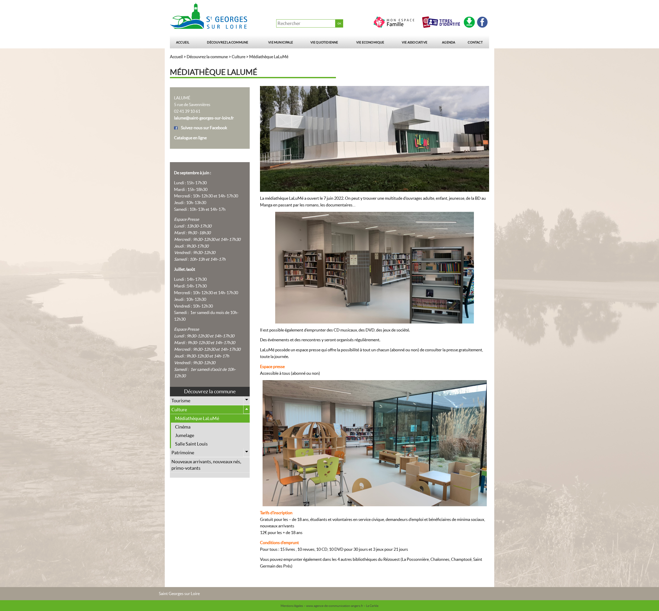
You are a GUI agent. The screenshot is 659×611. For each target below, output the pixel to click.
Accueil (182, 42)
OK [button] (339, 23)
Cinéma (182, 427)
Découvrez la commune (227, 42)
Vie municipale (280, 42)
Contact (475, 42)
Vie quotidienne (324, 42)
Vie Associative (414, 42)
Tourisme (180, 400)
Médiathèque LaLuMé (197, 418)
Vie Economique (370, 42)
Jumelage (184, 435)
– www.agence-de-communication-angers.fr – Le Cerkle (341, 605)
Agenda (448, 42)
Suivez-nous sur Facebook (204, 127)
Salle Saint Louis (191, 444)
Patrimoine (182, 452)
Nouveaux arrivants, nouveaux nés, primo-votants (206, 465)
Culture (238, 56)
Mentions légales (292, 605)
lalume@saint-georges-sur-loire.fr (204, 118)
